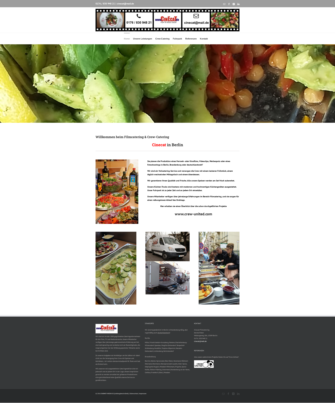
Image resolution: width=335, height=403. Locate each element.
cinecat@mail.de (125, 3)
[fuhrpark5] (167, 262)
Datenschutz (134, 393)
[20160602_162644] (116, 232)
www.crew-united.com (193, 213)
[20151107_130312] (219, 232)
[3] (167, 232)
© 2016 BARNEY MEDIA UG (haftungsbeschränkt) (112, 393)
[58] (117, 160)
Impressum (142, 393)
